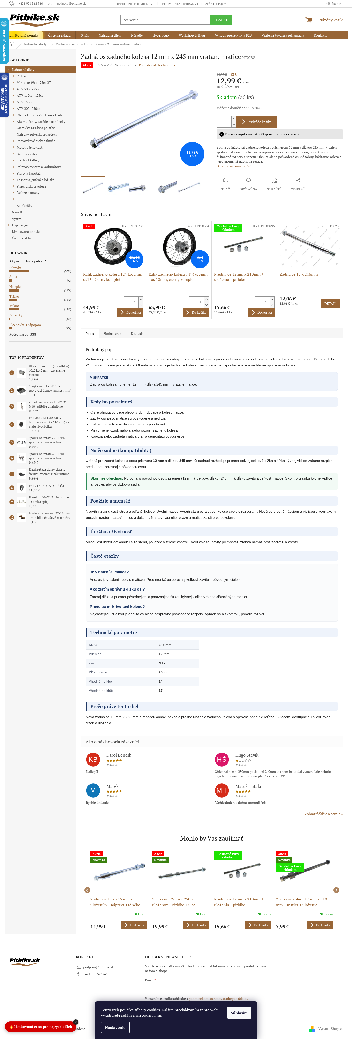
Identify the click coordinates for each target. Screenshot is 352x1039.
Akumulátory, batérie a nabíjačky (41, 121)
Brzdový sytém (28, 154)
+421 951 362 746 (95, 974)
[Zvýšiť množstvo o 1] (233, 119)
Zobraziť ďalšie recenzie (322, 814)
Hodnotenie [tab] (112, 333)
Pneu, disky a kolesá (31, 186)
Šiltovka (15, 267)
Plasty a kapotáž (29, 173)
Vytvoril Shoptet (330, 1028)
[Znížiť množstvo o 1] (233, 124)
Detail (330, 303)
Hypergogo (20, 225)
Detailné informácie (231, 166)
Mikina (14, 305)
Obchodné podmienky (134, 4)
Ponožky (15, 315)
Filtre (21, 199)
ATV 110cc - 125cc (30, 95)
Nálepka (15, 286)
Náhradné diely (23, 69)
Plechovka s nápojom (25, 324)
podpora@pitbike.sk (98, 967)
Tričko (14, 296)
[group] (119, 890)
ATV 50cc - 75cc (28, 89)
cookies (153, 1009)
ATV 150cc (25, 102)
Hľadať (221, 19)
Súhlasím (239, 1013)
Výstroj (17, 218)
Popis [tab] (90, 333)
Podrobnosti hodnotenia (157, 65)
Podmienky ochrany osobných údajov (194, 4)
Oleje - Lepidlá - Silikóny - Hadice (41, 115)
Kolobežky (24, 205)
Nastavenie (115, 1027)
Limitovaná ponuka (26, 231)
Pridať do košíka (259, 121)
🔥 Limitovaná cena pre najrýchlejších (40, 1027)
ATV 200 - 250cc (28, 108)
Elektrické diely (28, 160)
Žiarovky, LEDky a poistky (36, 127)
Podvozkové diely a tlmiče (36, 141)
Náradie (17, 212)
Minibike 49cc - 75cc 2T (34, 82)
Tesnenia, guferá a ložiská (35, 179)
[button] (119, 925)
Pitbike (22, 76)
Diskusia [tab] (137, 333)
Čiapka (14, 277)
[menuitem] (24, 35)
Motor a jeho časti (30, 147)
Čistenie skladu (23, 238)
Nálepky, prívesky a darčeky (37, 134)
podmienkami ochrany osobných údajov (218, 998)
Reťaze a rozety (28, 192)
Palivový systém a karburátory (39, 166)
